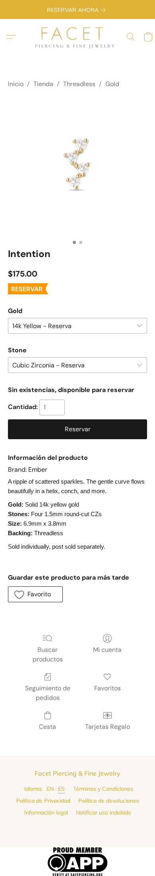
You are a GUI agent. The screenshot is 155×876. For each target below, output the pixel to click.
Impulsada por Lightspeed (77, 826)
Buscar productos (48, 654)
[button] (77, 37)
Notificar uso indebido (103, 812)
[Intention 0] (77, 166)
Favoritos (107, 688)
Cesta (47, 726)
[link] (77, 10)
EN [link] (50, 788)
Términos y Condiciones (103, 788)
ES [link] (61, 788)
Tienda (43, 84)
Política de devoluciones (108, 800)
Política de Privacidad (43, 800)
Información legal (46, 812)
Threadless (79, 84)
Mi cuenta (107, 649)
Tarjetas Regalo (107, 726)
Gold (112, 84)
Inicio (15, 84)
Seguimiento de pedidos (47, 693)
